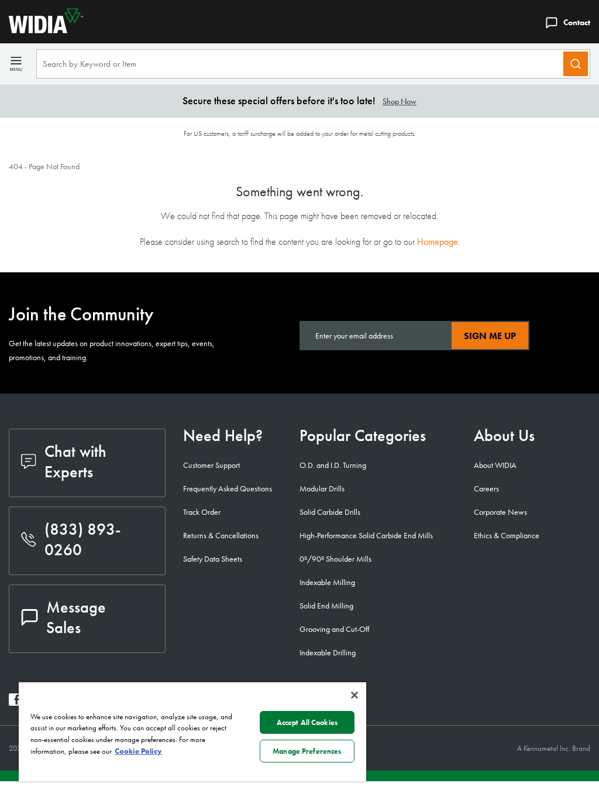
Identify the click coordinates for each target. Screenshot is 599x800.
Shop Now (399, 101)
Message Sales (76, 617)
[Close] (354, 695)
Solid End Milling (326, 605)
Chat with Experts (75, 461)
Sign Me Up (490, 336)
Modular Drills (322, 488)
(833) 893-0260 (82, 539)
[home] (41, 30)
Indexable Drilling (328, 652)
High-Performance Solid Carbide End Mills (366, 535)
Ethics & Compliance (506, 535)
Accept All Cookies (307, 722)
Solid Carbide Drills (330, 512)
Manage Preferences (307, 751)
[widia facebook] (15, 702)
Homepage (437, 241)
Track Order (202, 512)
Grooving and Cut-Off (334, 629)
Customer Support (211, 465)
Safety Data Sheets (212, 558)
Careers (486, 488)
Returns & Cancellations (221, 535)
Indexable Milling (327, 582)
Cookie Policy (138, 751)
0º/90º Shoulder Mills (335, 558)
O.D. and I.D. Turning (333, 465)
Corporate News (500, 512)
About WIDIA (495, 465)
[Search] (575, 64)
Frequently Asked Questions (227, 488)
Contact (576, 22)
